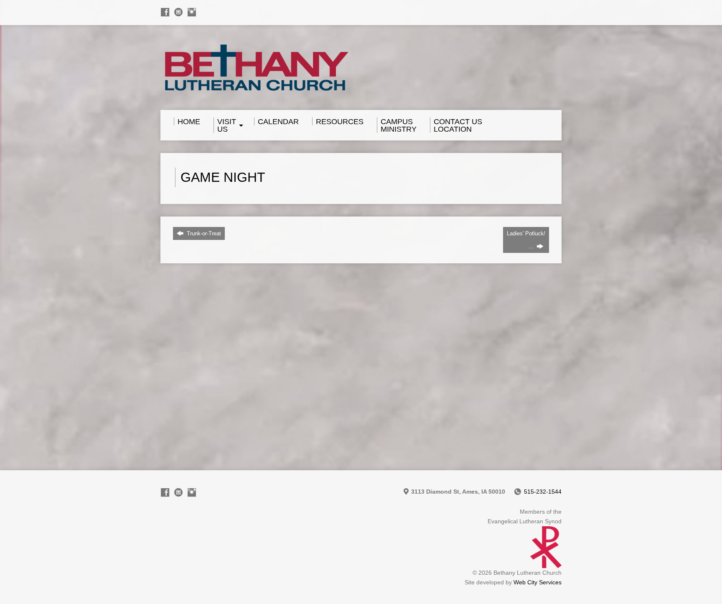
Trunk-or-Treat (203, 233)
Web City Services (538, 582)
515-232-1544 (543, 491)
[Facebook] (165, 12)
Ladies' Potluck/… (526, 240)
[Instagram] (192, 12)
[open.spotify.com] (178, 12)
